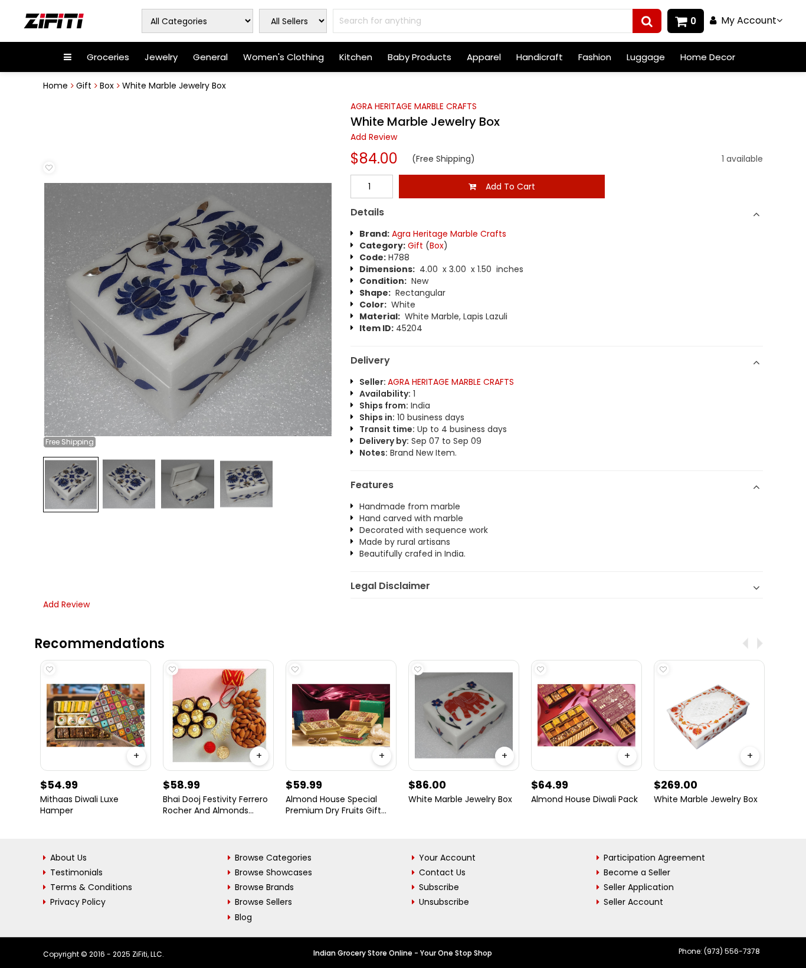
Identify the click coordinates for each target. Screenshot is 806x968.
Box (107, 85)
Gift (83, 85)
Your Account (447, 858)
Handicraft (539, 57)
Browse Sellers (263, 902)
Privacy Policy (78, 902)
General (210, 57)
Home (55, 85)
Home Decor (707, 57)
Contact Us (442, 872)
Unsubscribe (444, 902)
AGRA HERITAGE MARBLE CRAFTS (413, 106)
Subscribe (439, 887)
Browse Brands (264, 887)
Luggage (646, 57)
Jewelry (161, 57)
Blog (243, 917)
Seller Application (639, 887)
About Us (68, 858)
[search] (647, 21)
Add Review (373, 137)
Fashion (594, 57)
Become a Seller (637, 872)
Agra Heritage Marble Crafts (449, 234)
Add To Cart (505, 186)
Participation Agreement (654, 858)
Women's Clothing (283, 57)
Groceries (108, 57)
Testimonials (76, 872)
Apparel (484, 57)
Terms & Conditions (91, 887)
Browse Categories (273, 858)
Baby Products (419, 57)
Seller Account (633, 902)
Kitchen (355, 57)
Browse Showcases (273, 872)
